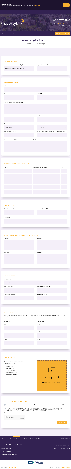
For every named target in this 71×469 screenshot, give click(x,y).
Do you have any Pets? (42, 123)
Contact (37, 12)
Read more (37, 5)
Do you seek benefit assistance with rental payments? (51, 131)
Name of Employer (9, 286)
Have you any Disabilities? (10, 131)
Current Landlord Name (10, 208)
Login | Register (65, 12)
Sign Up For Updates (62, 33)
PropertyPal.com (66, 467)
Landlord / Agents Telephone (44, 208)
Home (2, 12)
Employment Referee (9, 294)
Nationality (39, 93)
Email (38, 116)
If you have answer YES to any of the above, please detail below (20, 140)
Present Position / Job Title (44, 286)
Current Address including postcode (13, 102)
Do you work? (7, 279)
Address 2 (39, 238)
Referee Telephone (42, 294)
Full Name (6, 86)
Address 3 (6, 252)
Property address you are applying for (14, 65)
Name (5, 324)
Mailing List (24, 12)
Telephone (6, 116)
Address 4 (39, 252)
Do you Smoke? (8, 123)
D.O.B (5, 93)
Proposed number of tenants (44, 65)
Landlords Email (8, 217)
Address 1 (6, 238)
